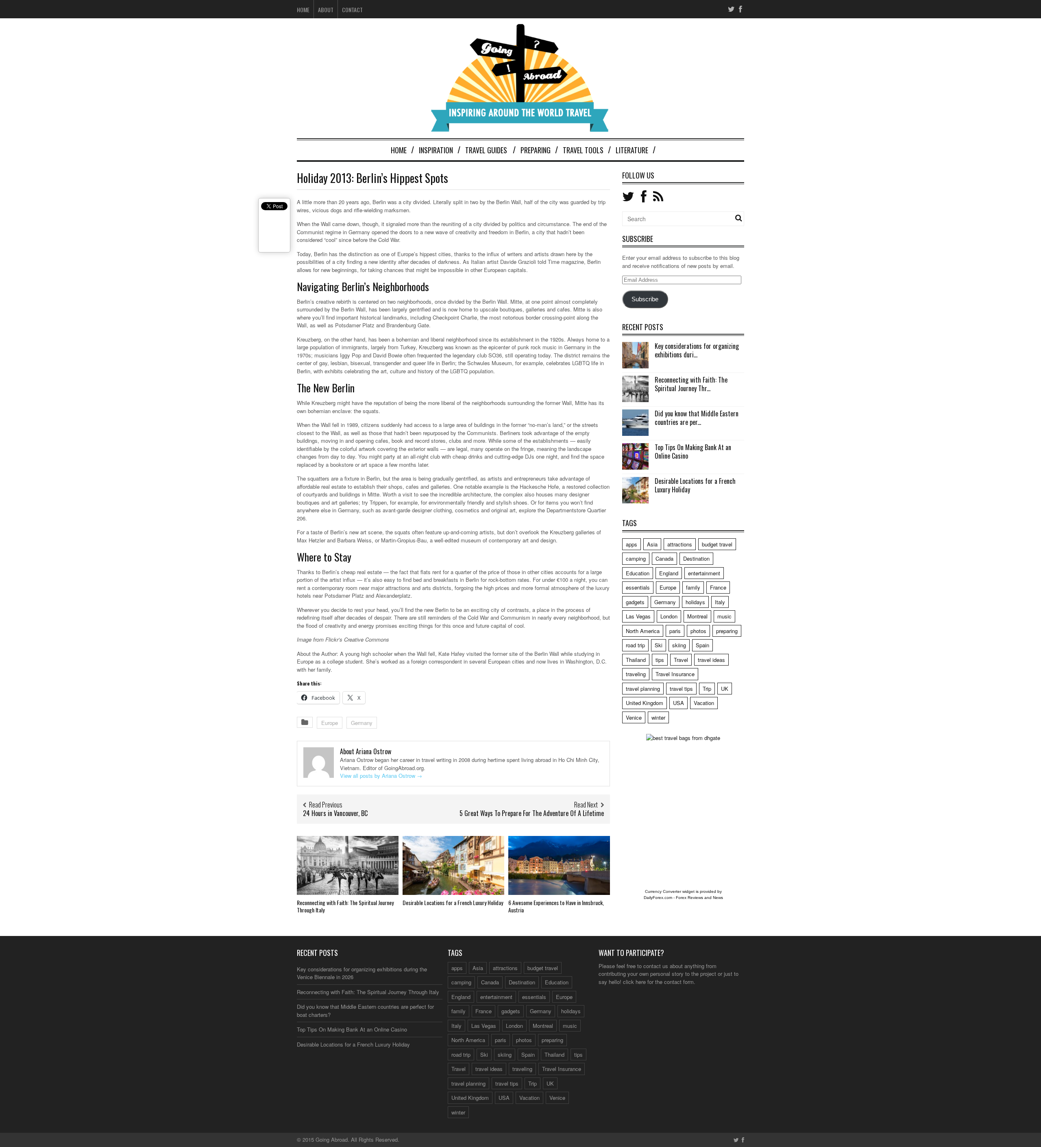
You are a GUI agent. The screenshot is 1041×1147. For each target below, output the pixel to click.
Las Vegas (638, 616)
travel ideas (711, 660)
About (325, 9)
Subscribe (645, 299)
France (718, 587)
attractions (679, 544)
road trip (635, 645)
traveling (636, 674)
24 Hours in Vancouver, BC (335, 813)
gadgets (635, 602)
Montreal (697, 616)
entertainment (704, 573)
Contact (352, 9)
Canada (664, 558)
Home (303, 9)
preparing (727, 631)
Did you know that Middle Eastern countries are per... (696, 418)
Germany (361, 723)
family (693, 587)
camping (636, 558)
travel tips (681, 688)
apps (631, 544)
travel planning (643, 688)
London (668, 616)
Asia (652, 544)
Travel (681, 660)
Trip (707, 688)
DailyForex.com (658, 897)
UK (724, 688)
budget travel (717, 544)
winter (658, 717)
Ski (658, 645)
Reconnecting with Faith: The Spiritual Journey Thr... (691, 384)
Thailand (636, 660)
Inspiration (436, 150)
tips (660, 660)
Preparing (535, 150)
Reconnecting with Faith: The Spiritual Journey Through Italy (345, 906)
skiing (679, 645)
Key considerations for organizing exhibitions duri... (697, 350)
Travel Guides (486, 150)
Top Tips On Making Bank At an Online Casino (693, 451)
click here (634, 982)
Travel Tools (583, 150)
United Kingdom (644, 703)
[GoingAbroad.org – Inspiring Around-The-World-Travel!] (520, 128)
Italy (720, 602)
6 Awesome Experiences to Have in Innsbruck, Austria (556, 906)
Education (637, 573)
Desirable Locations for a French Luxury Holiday (453, 902)
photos (698, 631)
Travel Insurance (675, 674)
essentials (638, 587)
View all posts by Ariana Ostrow (381, 775)
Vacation (704, 703)
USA (678, 703)
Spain (702, 645)
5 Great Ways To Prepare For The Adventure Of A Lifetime (532, 813)
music (724, 616)
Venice (634, 717)
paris (675, 631)
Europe (329, 723)
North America (643, 631)
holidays (695, 602)
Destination (696, 558)
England (668, 573)
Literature (632, 150)
